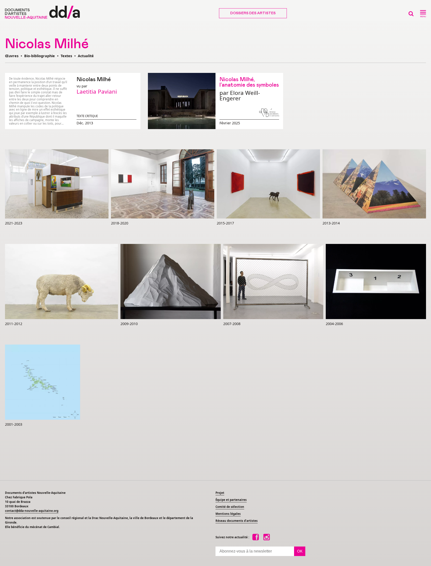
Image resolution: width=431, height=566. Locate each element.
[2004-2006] (376, 282)
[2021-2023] (56, 184)
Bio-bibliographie (39, 55)
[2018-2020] (162, 184)
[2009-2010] (170, 282)
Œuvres (11, 55)
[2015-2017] (268, 184)
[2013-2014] (374, 184)
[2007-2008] (273, 282)
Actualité (86, 55)
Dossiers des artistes (253, 13)
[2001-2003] (42, 382)
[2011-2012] (61, 282)
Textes (66, 55)
